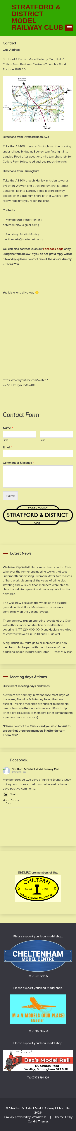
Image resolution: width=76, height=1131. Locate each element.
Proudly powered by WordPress (25, 1117)
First (5, 439)
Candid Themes (38, 1121)
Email (7, 447)
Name (8, 428)
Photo (13, 794)
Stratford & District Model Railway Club (35, 769)
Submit (10, 496)
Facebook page (53, 249)
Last (42, 439)
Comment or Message (18, 462)
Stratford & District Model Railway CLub (37, 17)
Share (8, 803)
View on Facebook (11, 800)
